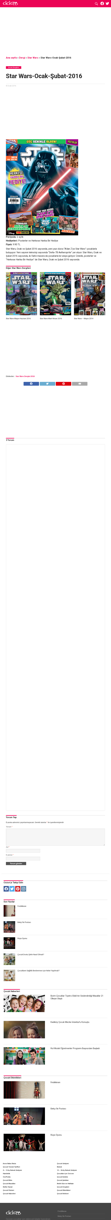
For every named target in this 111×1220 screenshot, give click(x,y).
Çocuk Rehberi (63, 1194)
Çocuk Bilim (7, 1180)
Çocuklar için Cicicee (65, 1174)
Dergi (22, 57)
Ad (7, 847)
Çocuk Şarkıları (63, 1180)
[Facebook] (6, 889)
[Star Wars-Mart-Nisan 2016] (55, 314)
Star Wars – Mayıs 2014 (83, 318)
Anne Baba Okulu (9, 1164)
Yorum (9, 827)
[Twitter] (12, 889)
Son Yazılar (9, 902)
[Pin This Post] (63, 383)
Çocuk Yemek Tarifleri (11, 1167)
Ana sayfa (11, 57)
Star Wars (32, 57)
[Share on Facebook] (31, 383)
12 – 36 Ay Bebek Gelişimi (67, 1170)
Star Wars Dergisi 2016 (25, 376)
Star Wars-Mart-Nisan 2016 (51, 318)
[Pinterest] (17, 889)
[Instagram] (23, 889)
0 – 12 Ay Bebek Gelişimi (12, 1170)
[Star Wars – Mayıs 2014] (89, 314)
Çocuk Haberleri (12, 991)
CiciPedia (6, 1177)
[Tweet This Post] (47, 383)
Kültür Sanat (7, 1187)
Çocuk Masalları (9, 1184)
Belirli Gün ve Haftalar (65, 1184)
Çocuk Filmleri (8, 1190)
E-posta (9, 855)
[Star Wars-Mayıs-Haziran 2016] (21, 314)
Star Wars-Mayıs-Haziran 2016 (18, 318)
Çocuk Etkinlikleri (12, 1078)
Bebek (59, 1167)
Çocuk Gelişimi (63, 1164)
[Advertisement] (55, 31)
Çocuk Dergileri (63, 1187)
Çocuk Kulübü (62, 1177)
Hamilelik (6, 1174)
